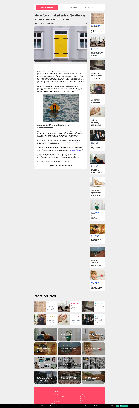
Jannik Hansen (94, 120)
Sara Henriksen (95, 166)
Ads (71, 7)
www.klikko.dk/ (58, 403)
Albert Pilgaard (95, 190)
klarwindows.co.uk (74, 150)
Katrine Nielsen (95, 26)
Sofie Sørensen (95, 213)
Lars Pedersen (94, 96)
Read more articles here (61, 165)
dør (86, 23)
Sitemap (82, 403)
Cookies (83, 7)
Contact (90, 7)
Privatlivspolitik (123, 405)
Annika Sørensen (49, 23)
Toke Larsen (94, 49)
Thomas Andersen (95, 236)
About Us (76, 7)
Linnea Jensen (94, 143)
